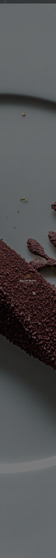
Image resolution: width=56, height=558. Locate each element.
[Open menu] (5, 1)
